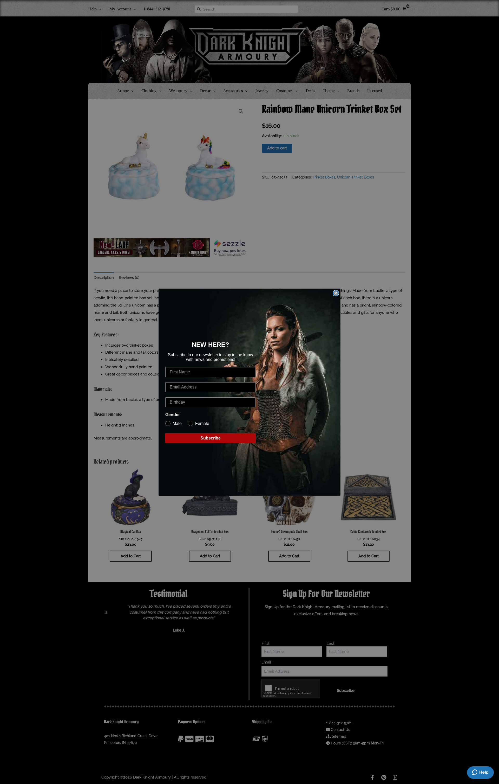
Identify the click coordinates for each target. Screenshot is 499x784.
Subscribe (210, 438)
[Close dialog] (335, 293)
